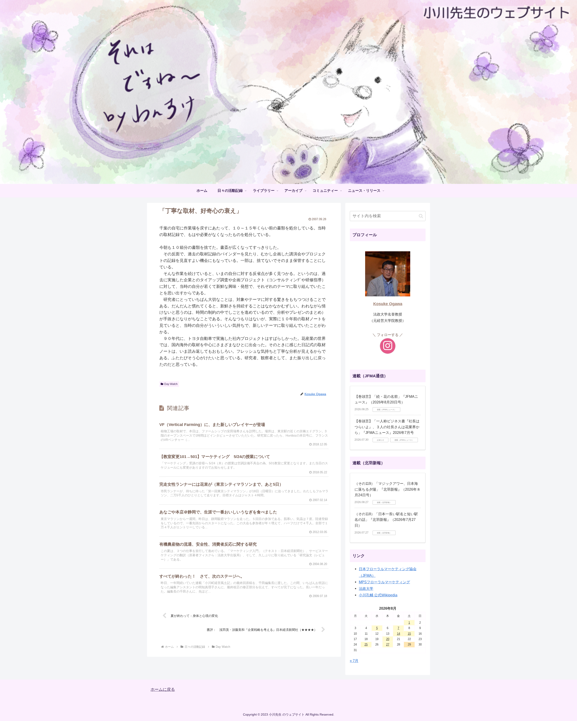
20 (387, 639)
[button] (421, 216)
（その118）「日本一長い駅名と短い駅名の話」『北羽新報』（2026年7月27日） (386, 519)
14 (398, 633)
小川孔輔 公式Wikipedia (378, 595)
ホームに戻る (163, 689)
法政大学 (366, 588)
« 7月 (354, 661)
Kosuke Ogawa (387, 304)
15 (409, 633)
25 (366, 644)
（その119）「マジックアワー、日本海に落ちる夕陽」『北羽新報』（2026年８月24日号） (387, 489)
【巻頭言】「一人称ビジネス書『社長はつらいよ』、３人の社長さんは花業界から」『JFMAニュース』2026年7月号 (387, 427)
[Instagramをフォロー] (388, 346)
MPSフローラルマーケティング (384, 582)
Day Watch (171, 384)
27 (387, 644)
